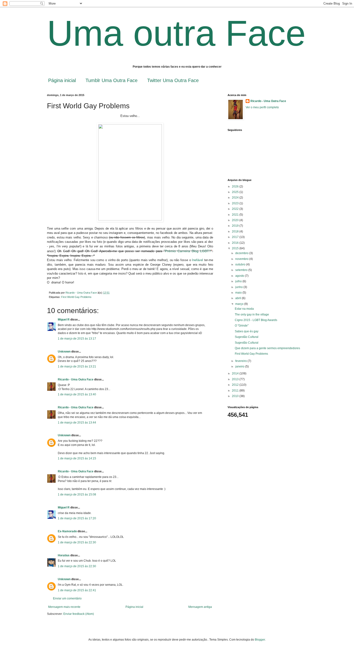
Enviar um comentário (67, 598)
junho (239, 287)
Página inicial (62, 80)
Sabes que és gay (246, 331)
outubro (240, 264)
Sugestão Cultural (246, 337)
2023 (235, 203)
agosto (240, 275)
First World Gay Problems (76, 297)
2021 (235, 214)
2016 (235, 242)
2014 (235, 373)
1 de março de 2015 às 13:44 (77, 422)
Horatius (64, 555)
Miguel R (64, 319)
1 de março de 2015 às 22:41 (77, 590)
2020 (235, 220)
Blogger (260, 639)
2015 (235, 248)
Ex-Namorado (67, 531)
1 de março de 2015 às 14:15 (77, 458)
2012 (235, 384)
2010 (235, 396)
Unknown (64, 351)
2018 (235, 231)
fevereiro (241, 361)
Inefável (197, 260)
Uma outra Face (176, 33)
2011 (235, 390)
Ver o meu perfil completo (262, 107)
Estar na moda (244, 308)
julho (239, 281)
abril (238, 298)
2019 (235, 225)
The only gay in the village (252, 314)
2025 (235, 192)
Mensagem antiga (200, 607)
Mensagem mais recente (64, 607)
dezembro (242, 253)
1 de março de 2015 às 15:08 (77, 494)
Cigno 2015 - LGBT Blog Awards (256, 320)
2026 (235, 186)
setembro (241, 270)
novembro (242, 259)
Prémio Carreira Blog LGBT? (188, 251)
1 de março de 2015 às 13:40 (77, 394)
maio (239, 292)
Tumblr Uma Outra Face (111, 80)
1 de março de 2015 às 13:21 (77, 366)
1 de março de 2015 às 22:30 (77, 542)
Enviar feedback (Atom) (78, 614)
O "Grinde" (242, 325)
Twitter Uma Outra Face (173, 80)
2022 (235, 209)
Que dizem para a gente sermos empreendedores (267, 348)
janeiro (240, 366)
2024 (235, 197)
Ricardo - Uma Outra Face (75, 379)
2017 (235, 237)
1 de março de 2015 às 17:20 (77, 518)
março (239, 304)
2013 (235, 379)
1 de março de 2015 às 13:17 (77, 338)
